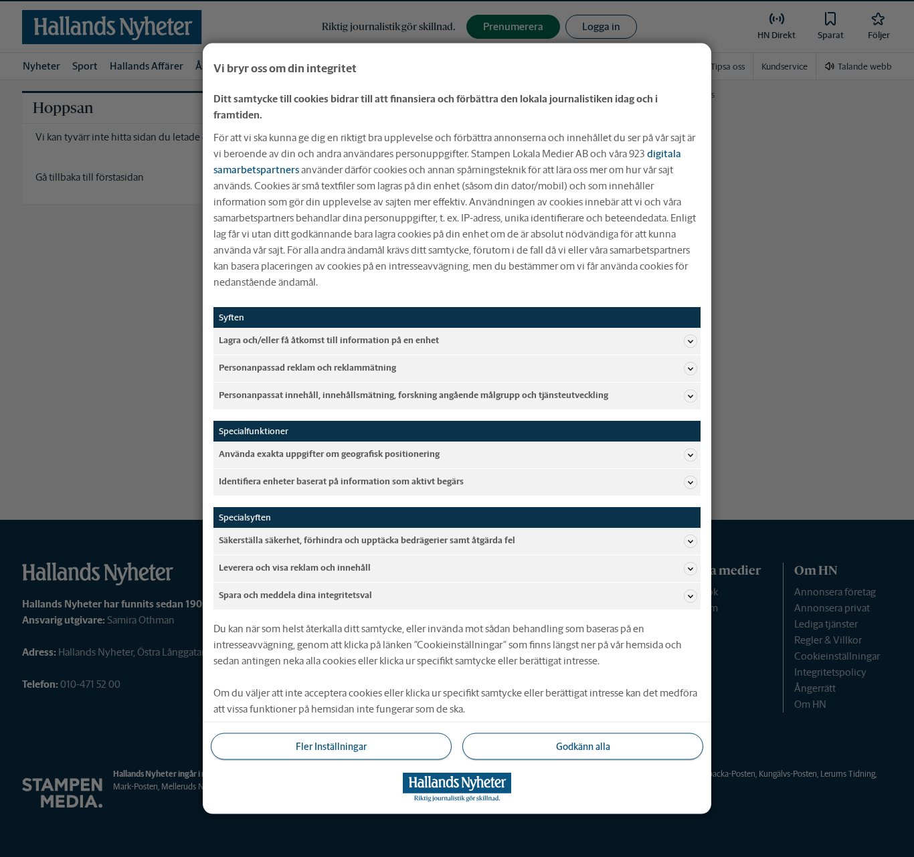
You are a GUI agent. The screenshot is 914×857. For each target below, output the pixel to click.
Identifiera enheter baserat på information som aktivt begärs (341, 481)
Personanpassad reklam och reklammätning (307, 367)
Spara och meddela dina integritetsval (295, 595)
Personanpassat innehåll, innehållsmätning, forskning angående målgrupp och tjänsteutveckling (413, 395)
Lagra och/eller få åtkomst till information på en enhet (329, 340)
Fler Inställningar (331, 746)
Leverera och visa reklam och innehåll (295, 567)
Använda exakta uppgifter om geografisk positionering (329, 454)
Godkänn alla (583, 746)
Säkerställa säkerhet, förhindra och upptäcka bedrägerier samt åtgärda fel (367, 540)
